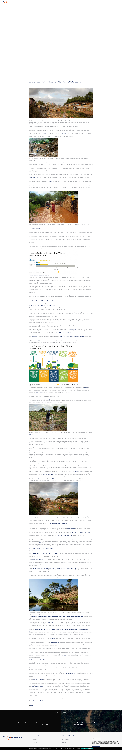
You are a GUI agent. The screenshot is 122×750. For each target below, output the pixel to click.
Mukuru (39, 478)
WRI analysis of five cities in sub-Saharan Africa (43, 245)
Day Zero (86, 387)
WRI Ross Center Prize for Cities (50, 474)
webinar (43, 460)
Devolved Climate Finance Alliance (38, 559)
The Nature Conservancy (72, 329)
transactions (52, 638)
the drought (47, 135)
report (36, 537)
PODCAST (115, 2)
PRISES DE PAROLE (100, 2)
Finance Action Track (51, 622)
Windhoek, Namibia (41, 395)
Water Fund (49, 574)
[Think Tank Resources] (7, 2)
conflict (63, 665)
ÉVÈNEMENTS (108, 2)
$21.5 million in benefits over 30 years (62, 332)
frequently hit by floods (60, 133)
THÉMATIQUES (91, 2)
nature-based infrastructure (66, 336)
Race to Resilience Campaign (37, 686)
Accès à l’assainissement (66, 739)
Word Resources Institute (38, 700)
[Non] (120, 748)
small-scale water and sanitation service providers (77, 561)
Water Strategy (39, 392)
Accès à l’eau (64, 737)
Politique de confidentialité (88, 748)
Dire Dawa (44, 133)
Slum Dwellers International (41, 447)
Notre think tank (34, 739)
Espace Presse (34, 745)
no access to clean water (37, 135)
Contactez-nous (34, 742)
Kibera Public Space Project (76, 473)
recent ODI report (71, 528)
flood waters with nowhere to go (44, 315)
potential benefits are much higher (64, 535)
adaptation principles (38, 545)
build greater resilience (79, 336)
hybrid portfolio (64, 655)
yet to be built (49, 181)
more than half (71, 179)
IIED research (79, 555)
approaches (34, 336)
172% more (54, 478)
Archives (33, 744)
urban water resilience (38, 679)
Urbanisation (64, 742)
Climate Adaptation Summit (71, 673)
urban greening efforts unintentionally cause (57, 523)
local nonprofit (78, 471)
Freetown (40, 577)
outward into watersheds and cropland (68, 163)
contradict (38, 542)
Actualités (33, 737)
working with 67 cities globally (39, 340)
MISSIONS (84, 2)
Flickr (59, 614)
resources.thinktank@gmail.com (7, 745)
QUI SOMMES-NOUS (76, 2)
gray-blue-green (48, 399)
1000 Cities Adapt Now (36, 675)
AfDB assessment (55, 642)
